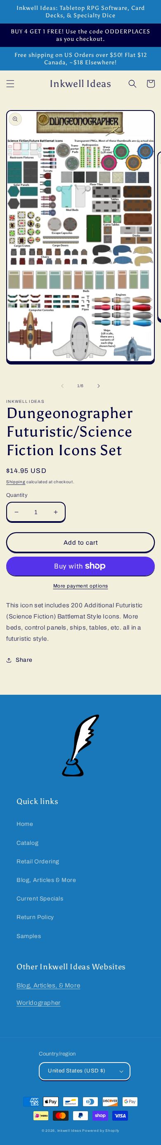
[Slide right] (99, 386)
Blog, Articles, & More (48, 985)
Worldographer (39, 1002)
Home (25, 824)
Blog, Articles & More (46, 880)
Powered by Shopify (100, 1131)
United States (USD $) (76, 1071)
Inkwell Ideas (69, 1131)
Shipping (16, 482)
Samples (29, 936)
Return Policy (35, 917)
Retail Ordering (38, 861)
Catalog (27, 843)
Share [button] (24, 660)
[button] (10, 84)
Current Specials (40, 899)
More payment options (80, 586)
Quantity (17, 495)
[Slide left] (62, 386)
